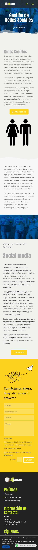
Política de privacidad (13, 497)
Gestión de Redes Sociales (19, 17)
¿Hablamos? (19, 27)
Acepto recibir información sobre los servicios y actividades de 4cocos (18, 443)
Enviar (29, 459)
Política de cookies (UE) (13, 501)
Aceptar (6, 547)
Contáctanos (19, 111)
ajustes (17, 543)
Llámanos (19, 352)
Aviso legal (9, 494)
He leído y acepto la (17, 453)
